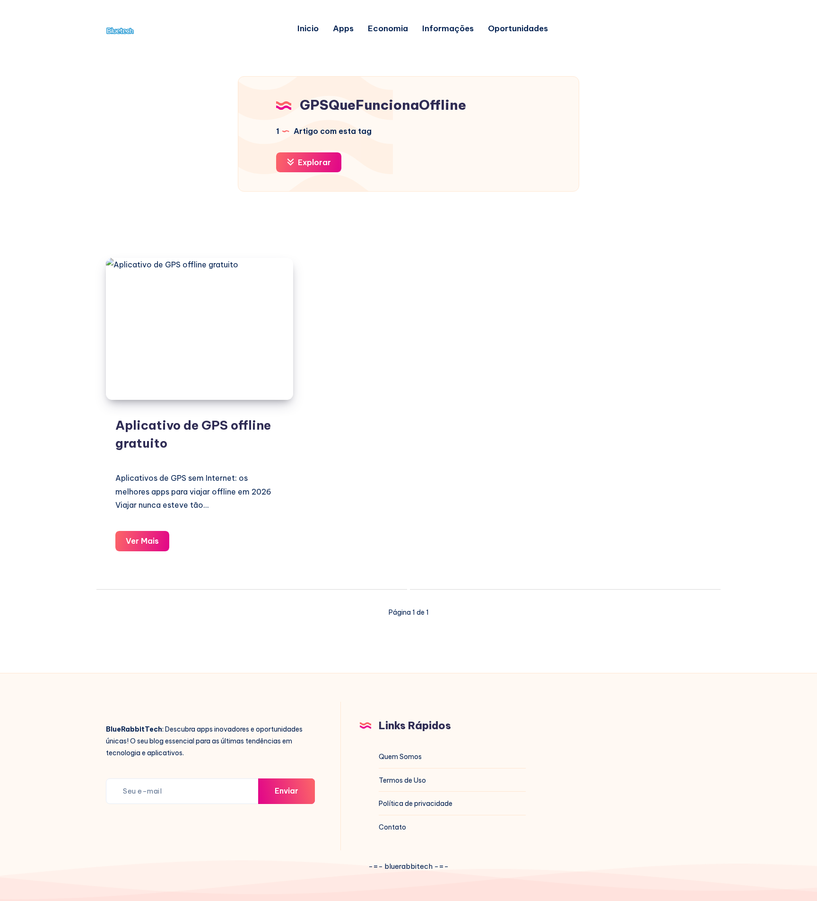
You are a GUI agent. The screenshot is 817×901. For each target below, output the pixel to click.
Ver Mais (147, 543)
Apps (343, 29)
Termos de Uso (402, 780)
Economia (388, 29)
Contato (392, 827)
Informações (448, 29)
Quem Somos (400, 756)
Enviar (286, 790)
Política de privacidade (415, 803)
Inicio (308, 29)
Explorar (313, 162)
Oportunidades (518, 29)
